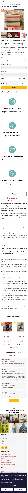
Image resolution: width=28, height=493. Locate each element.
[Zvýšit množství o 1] (26, 83)
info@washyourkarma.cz (9, 438)
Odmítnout (7, 490)
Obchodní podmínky (5, 454)
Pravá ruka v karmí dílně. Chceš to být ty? (10, 473)
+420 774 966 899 (8, 441)
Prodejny (3, 458)
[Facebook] (2, 447)
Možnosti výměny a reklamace (8, 464)
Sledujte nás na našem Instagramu (14, 411)
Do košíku (14, 87)
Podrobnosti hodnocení (19, 9)
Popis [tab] (14, 194)
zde (14, 482)
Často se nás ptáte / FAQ (6, 462)
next (27, 327)
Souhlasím (20, 490)
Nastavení (13, 485)
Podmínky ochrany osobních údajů (8, 456)
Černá (5, 344)
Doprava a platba (5, 460)
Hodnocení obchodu (14, 352)
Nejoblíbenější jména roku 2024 (8, 470)
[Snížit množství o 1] (19, 83)
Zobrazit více (14, 400)
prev (1, 327)
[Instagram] (5, 447)
